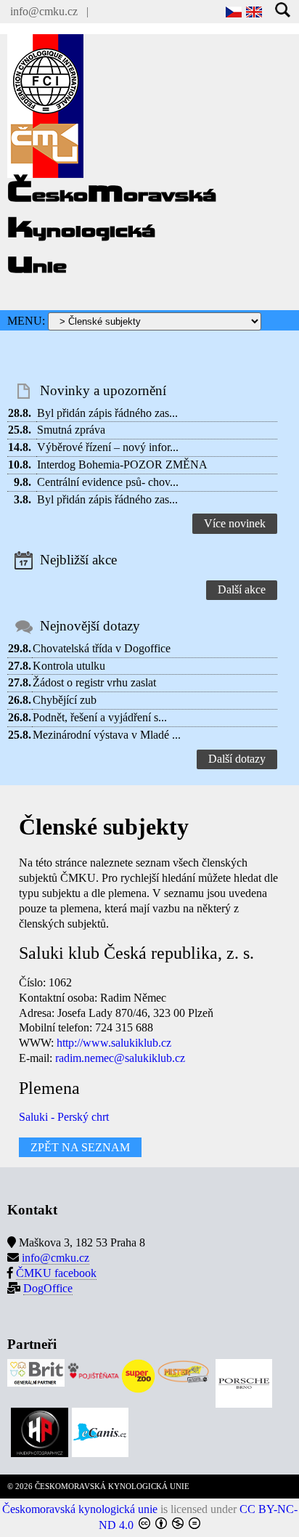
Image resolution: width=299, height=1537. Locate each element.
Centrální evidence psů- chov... (108, 482)
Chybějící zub (65, 700)
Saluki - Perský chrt (64, 1117)
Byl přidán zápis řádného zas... (107, 413)
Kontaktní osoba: (58, 997)
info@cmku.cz (44, 11)
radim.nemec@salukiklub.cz (120, 1058)
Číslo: (32, 982)
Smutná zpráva (71, 429)
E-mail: (35, 1058)
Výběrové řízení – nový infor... (108, 447)
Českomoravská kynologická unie (79, 1509)
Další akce (242, 589)
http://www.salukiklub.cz (114, 1043)
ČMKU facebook (56, 1273)
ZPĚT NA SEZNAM (80, 1147)
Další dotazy (237, 759)
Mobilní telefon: (55, 1027)
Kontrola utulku (69, 666)
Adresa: (36, 1013)
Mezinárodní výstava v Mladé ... (107, 735)
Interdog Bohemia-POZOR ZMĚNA (122, 464)
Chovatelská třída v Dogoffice (102, 648)
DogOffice (48, 1288)
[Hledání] (283, 11)
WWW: (36, 1043)
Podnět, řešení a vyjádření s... (100, 717)
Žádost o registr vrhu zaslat (94, 682)
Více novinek (235, 523)
